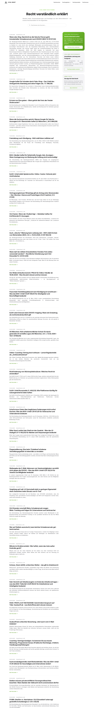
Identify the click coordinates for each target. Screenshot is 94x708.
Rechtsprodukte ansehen (73, 69)
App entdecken (73, 87)
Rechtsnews (85, 2)
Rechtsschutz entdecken (74, 47)
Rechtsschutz (57, 2)
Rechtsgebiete (65, 2)
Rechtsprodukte (76, 2)
